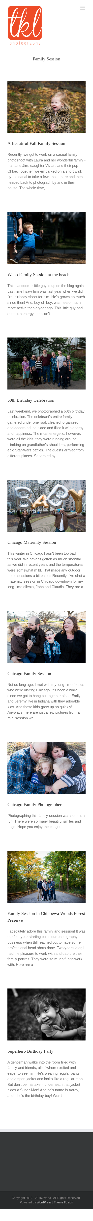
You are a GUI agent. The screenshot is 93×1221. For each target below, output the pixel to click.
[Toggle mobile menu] (83, 7)
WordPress (44, 1202)
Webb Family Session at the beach (38, 274)
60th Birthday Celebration (30, 400)
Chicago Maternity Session (31, 542)
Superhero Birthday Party (30, 1051)
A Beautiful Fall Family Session (36, 143)
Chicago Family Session (29, 673)
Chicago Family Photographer (34, 804)
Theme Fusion (63, 1202)
